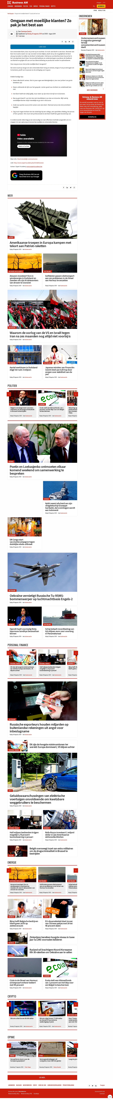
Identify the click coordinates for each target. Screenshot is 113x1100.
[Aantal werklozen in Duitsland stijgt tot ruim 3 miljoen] (25, 346)
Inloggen (99, 2)
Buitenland (47, 271)
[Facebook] (89, 1085)
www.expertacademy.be (34, 166)
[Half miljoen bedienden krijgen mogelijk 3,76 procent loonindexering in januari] (25, 811)
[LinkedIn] (95, 1085)
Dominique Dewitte (26, 31)
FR (104, 2)
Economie (10, 6)
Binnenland (71, 1056)
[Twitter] (92, 1085)
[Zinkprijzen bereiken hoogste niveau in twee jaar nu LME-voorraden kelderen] (17, 934)
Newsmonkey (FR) (26, 1093)
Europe (46, 917)
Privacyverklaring (68, 1085)
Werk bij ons (42, 1085)
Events (35, 1085)
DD (12, 34)
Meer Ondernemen (96, 89)
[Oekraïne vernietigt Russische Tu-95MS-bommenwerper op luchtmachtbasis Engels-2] (42, 554)
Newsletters (101, 10)
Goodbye (36, 1093)
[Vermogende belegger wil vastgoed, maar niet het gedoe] (52, 1043)
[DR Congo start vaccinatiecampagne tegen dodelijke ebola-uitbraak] (25, 518)
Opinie (95, 10)
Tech (30, 6)
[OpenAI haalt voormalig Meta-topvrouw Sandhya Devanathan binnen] (25, 607)
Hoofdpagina (11, 13)
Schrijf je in (92, 117)
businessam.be (28, 249)
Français (102, 1085)
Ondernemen (18, 6)
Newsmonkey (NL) (13, 1093)
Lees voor (42, 47)
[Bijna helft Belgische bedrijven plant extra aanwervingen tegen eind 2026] (82, 69)
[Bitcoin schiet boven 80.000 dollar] (22, 1002)
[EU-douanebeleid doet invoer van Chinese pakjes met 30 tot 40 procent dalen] (60, 900)
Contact (102, 1093)
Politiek (25, 6)
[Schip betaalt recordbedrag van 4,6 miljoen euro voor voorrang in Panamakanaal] (60, 607)
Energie (35, 6)
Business (11, 624)
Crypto (53, 6)
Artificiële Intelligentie (16, 271)
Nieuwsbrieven (27, 1085)
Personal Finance (44, 6)
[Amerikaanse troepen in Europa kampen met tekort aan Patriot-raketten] (42, 200)
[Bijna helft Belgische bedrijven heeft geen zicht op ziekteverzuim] (25, 900)
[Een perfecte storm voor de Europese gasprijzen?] (22, 1043)
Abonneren (101, 6)
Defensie (11, 237)
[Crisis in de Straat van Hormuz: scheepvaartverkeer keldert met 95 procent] (25, 959)
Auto (10, 791)
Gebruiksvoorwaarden (54, 1085)
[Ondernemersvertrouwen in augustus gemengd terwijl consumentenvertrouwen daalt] (93, 20)
